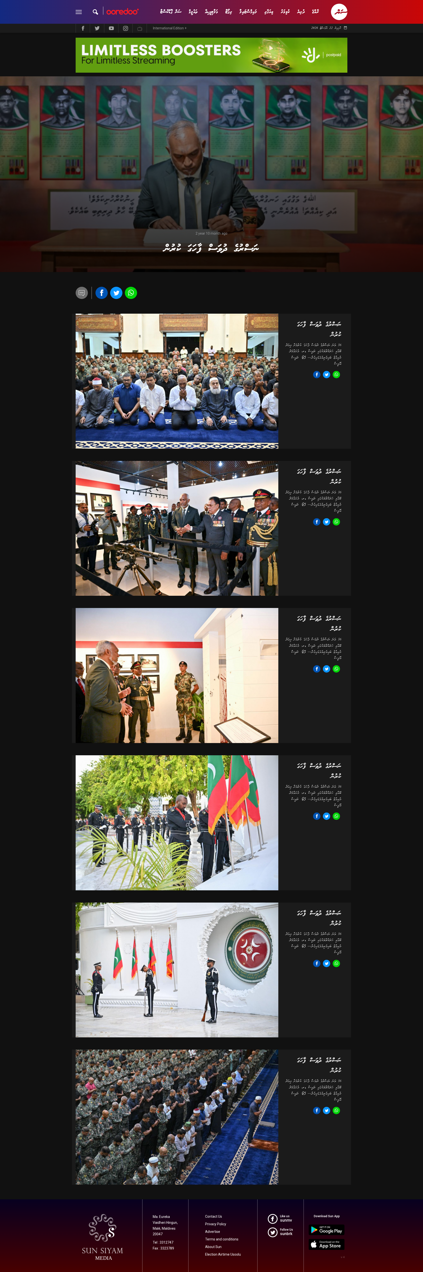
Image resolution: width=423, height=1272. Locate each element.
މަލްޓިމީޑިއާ (211, 12)
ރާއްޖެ (315, 12)
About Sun (213, 1247)
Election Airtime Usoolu (223, 1254)
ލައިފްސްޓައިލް (248, 12)
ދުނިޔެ (301, 12)
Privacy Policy (215, 1224)
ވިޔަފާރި (268, 12)
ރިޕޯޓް (228, 12)
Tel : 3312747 (163, 1242)
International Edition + (170, 28)
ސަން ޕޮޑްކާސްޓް (170, 12)
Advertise (212, 1232)
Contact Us (213, 1216)
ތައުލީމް (193, 12)
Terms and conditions (221, 1239)
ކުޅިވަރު (285, 12)
